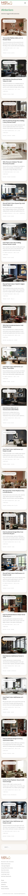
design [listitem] (4, 135)
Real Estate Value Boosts (6, 876)
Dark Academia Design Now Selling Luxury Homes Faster (13, 121)
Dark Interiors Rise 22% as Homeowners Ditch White (10, 408)
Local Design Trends (9, 21)
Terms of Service (5, 888)
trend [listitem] (13, 135)
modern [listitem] (13, 176)
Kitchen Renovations (5, 872)
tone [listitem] (12, 94)
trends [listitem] (5, 52)
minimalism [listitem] (10, 505)
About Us (3, 884)
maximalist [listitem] (10, 340)
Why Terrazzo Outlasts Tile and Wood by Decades (12, 162)
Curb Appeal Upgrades (5, 865)
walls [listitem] (12, 298)
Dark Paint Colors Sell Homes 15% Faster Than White (13, 367)
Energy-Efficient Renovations (7, 867)
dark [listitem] (13, 546)
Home (2, 880)
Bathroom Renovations (5, 863)
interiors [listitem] (13, 794)
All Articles (4, 882)
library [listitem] (9, 135)
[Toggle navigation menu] (25, 3)
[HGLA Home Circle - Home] (7, 3)
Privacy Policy (4, 886)
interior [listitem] (13, 670)
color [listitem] (8, 52)
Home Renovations (5, 870)
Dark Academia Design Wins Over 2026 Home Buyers (13, 532)
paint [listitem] (12, 216)
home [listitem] (8, 381)
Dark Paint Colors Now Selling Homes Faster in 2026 (12, 243)
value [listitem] (8, 629)
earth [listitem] (12, 52)
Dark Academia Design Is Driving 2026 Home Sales (12, 739)
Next (6, 847)
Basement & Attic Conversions (7, 861)
